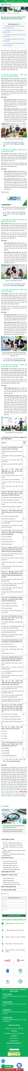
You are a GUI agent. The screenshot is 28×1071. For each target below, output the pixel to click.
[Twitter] (14, 1046)
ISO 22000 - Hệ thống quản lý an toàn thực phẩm (12, 847)
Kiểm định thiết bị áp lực (8, 880)
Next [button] (25, 817)
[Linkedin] (17, 1046)
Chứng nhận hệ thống (7, 839)
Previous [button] (2, 817)
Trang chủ (3, 13)
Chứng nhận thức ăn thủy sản (10, 863)
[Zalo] (3, 1061)
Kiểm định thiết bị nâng (8, 878)
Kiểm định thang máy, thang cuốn (11, 882)
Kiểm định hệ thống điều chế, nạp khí (12, 884)
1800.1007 (14, 1036)
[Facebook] (8, 1046)
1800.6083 (12, 1)
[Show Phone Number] (19, 1070)
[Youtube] (11, 1046)
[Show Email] (17, 1070)
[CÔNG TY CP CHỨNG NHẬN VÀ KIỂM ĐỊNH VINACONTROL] (8, 5)
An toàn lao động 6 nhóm (8, 889)
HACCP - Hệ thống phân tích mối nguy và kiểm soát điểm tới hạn (13, 851)
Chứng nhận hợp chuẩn (8, 871)
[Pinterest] (19, 1046)
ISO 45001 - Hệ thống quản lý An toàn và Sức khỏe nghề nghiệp (13, 854)
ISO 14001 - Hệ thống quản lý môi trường (13, 845)
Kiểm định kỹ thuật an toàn (9, 874)
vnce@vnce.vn (20, 1)
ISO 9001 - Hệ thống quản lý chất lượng (12, 843)
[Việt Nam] (2, 2)
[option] (14, 822)
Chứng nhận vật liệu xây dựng (10, 861)
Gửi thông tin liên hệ (14, 915)
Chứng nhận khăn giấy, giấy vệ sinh (11, 869)
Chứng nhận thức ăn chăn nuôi (10, 867)
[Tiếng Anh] (5, 2)
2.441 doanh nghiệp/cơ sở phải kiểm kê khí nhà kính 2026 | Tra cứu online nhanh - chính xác (14, 827)
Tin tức (9, 13)
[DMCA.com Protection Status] (14, 1053)
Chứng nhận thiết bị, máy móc (10, 865)
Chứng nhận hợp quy (7, 857)
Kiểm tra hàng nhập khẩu (8, 886)
